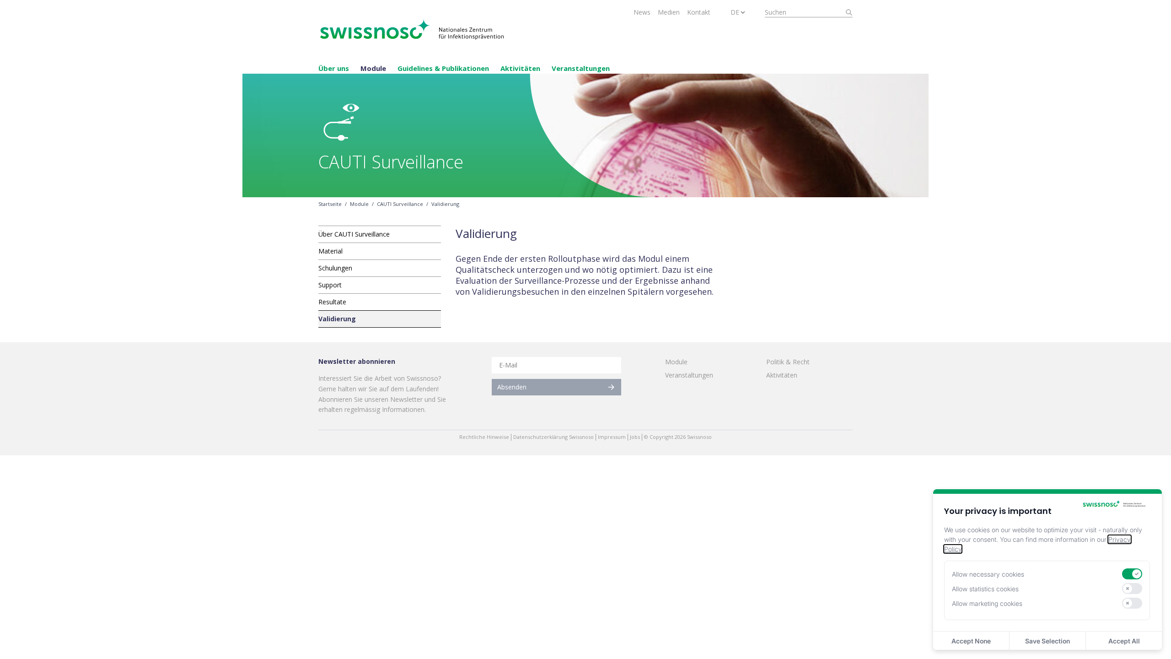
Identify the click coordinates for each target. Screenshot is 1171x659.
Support (330, 285)
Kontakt (698, 12)
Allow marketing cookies (987, 603)
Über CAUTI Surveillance (354, 234)
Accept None (971, 641)
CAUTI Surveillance (400, 204)
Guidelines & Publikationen (443, 68)
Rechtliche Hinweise (484, 437)
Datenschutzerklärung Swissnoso (553, 437)
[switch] (1132, 573)
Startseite (330, 204)
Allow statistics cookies (985, 589)
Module (373, 68)
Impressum (612, 437)
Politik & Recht (788, 361)
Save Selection (1047, 641)
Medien (669, 12)
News (642, 12)
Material (330, 251)
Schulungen (335, 268)
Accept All (1124, 641)
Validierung (337, 318)
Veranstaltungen (581, 68)
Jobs (635, 437)
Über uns (333, 68)
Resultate (332, 301)
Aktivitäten (520, 68)
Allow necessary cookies (988, 574)
